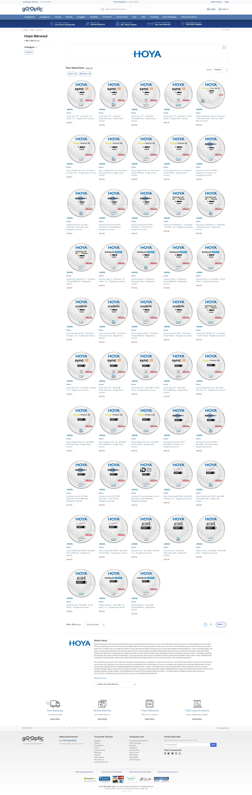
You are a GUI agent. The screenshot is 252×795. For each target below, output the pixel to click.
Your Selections (75, 68)
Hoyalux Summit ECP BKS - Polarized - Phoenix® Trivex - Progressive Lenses (110, 227)
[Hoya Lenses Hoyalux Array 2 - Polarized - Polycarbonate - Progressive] (146, 257)
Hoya (32, 30)
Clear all (88, 68)
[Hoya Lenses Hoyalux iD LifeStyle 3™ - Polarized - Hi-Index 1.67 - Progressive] (178, 203)
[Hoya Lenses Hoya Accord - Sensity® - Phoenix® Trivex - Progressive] (211, 529)
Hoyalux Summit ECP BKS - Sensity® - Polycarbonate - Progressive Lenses (207, 444)
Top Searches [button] (127, 791)
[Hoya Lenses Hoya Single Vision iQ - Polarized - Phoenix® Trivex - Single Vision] (146, 148)
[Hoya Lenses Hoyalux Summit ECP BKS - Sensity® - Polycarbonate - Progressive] (211, 420)
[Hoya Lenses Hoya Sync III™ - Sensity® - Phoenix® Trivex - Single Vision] (178, 366)
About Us (132, 745)
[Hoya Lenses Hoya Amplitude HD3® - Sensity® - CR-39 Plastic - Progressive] (114, 529)
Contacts (107, 17)
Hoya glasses (131, 673)
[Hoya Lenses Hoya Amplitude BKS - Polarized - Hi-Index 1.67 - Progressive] (81, 311)
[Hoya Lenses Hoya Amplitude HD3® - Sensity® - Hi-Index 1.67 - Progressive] (178, 474)
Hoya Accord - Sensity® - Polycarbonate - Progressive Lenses (175, 553)
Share (227, 29)
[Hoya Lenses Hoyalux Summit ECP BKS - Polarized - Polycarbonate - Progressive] (81, 203)
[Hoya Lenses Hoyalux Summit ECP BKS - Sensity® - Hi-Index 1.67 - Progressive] (178, 420)
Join (213, 745)
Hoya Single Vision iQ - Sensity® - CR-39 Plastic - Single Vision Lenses (145, 444)
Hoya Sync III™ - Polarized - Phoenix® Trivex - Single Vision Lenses (143, 118)
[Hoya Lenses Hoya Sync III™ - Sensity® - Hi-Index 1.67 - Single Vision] (81, 366)
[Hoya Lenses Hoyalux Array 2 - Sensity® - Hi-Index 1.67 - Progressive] (114, 583)
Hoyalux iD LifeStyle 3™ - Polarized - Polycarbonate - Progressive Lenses (210, 227)
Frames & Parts (99, 750)
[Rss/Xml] (180, 754)
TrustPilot (131, 779)
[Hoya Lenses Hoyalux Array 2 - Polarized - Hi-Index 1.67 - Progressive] (114, 257)
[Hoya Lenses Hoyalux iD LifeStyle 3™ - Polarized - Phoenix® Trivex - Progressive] (81, 257)
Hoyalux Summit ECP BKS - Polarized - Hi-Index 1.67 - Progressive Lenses (207, 173)
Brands (69, 17)
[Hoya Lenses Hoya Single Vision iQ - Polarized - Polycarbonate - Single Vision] (114, 148)
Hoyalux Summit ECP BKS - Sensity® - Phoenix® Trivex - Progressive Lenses (77, 499)
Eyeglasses (30, 17)
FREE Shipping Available (84, 772)
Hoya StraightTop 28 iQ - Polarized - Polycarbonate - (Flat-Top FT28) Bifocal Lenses (210, 118)
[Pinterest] (172, 754)
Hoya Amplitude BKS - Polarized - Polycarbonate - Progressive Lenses (112, 336)
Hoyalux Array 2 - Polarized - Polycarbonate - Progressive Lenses (143, 281)
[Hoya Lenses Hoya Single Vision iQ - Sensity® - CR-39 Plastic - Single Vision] (146, 420)
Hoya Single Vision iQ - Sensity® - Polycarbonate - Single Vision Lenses (80, 444)
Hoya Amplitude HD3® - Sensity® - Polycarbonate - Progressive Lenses (210, 499)
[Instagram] (176, 754)
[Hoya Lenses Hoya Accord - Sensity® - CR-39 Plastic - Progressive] (81, 583)
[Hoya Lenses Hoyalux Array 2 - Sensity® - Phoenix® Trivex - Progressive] (146, 583)
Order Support (99, 757)
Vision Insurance (135, 743)
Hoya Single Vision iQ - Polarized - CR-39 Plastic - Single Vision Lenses (178, 173)
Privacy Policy (134, 750)
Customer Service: (30, 2)
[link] (104, 779)
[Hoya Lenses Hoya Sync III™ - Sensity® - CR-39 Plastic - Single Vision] (146, 366)
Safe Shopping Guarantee (168, 772)
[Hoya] (224, 48)
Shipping (97, 740)
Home (25, 30)
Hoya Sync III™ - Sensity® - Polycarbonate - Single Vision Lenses (111, 390)
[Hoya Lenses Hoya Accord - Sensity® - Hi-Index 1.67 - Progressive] (146, 529)
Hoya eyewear (117, 673)
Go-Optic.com (109, 786)
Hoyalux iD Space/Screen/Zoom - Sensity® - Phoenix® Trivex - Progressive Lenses (145, 499)
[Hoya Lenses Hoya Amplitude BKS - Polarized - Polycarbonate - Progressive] (114, 311)
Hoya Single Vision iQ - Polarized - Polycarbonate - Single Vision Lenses (113, 173)
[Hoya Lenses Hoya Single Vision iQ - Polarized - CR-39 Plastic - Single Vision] (178, 148)
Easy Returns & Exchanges (112, 772)
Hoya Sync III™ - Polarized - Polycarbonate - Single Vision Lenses (111, 118)
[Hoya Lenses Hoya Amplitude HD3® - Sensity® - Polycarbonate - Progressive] (211, 474)
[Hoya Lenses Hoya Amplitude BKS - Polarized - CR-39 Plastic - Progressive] (178, 311)
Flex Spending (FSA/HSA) (138, 740)
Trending (154, 17)
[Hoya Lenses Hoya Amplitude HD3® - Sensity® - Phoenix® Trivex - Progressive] (81, 529)
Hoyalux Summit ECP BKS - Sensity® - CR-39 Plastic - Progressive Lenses (110, 499)
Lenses (58, 17)
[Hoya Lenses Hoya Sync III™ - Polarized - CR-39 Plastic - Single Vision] (178, 94)
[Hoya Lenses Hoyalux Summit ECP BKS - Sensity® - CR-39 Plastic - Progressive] (114, 474)
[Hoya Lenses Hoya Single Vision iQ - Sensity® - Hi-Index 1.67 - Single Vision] (211, 366)
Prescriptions (99, 745)
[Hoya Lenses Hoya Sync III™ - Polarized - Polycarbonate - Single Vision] (114, 94)
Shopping (97, 752)
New (135, 17)
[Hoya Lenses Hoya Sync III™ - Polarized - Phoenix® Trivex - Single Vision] (146, 94)
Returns (97, 743)
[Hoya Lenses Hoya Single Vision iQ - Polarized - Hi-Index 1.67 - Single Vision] (81, 148)
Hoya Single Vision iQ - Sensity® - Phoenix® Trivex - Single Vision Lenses (113, 444)
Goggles (81, 17)
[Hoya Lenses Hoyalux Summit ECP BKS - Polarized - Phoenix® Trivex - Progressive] (114, 203)
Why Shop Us (99, 759)
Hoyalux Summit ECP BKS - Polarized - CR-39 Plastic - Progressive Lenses (142, 227)
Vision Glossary (134, 759)
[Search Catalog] (102, 9)
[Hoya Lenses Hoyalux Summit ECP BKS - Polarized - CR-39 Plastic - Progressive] (146, 203)
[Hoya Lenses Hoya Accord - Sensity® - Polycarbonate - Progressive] (178, 529)
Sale (143, 17)
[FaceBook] (165, 754)
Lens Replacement (101, 762)
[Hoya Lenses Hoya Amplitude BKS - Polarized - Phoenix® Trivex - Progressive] (146, 311)
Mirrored (39, 30)
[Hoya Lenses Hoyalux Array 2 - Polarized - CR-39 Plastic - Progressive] (211, 257)
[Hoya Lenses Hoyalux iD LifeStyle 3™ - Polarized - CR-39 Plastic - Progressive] (211, 311)
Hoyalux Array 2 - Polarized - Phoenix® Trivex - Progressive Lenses (175, 281)
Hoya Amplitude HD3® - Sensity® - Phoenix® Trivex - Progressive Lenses (80, 553)
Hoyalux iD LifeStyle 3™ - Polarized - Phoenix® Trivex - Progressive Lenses (80, 281)
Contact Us (133, 748)
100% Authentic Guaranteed (140, 772)
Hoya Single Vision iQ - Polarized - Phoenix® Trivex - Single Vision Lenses (145, 173)
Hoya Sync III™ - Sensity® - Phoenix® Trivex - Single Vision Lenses (176, 390)
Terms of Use (134, 752)
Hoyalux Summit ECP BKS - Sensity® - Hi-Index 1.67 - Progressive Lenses (175, 444)
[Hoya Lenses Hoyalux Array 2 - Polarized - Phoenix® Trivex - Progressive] (178, 257)
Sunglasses (45, 17)
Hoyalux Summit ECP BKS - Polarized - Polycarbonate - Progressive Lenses (77, 227)
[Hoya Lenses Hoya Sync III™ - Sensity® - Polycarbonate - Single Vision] (114, 366)
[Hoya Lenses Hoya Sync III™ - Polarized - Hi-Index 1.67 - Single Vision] (81, 94)
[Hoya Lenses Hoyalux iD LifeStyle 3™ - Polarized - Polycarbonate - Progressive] (211, 203)
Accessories (122, 17)
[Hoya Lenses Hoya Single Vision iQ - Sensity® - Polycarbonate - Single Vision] (81, 420)
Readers (94, 17)
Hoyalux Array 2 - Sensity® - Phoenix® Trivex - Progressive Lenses (143, 607)
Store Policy (133, 755)
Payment (97, 755)
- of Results (73, 624)
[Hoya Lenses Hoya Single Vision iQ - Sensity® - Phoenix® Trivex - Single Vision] (114, 420)
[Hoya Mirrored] (38, 740)
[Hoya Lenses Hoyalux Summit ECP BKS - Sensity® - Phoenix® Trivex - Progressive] (81, 474)
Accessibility (133, 757)
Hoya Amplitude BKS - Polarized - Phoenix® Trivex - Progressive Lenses (145, 336)
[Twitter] (168, 754)
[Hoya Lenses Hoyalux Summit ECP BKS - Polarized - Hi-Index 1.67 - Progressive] (211, 148)
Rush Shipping (170, 17)
